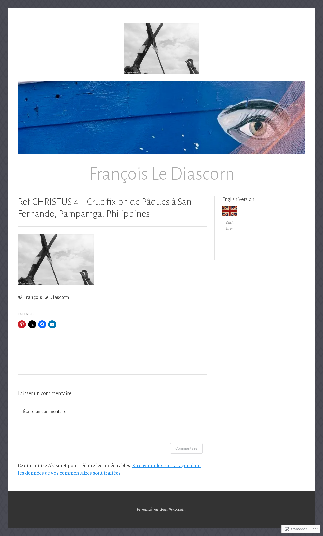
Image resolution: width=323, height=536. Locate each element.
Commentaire (186, 448)
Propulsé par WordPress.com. (161, 509)
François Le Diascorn (161, 173)
